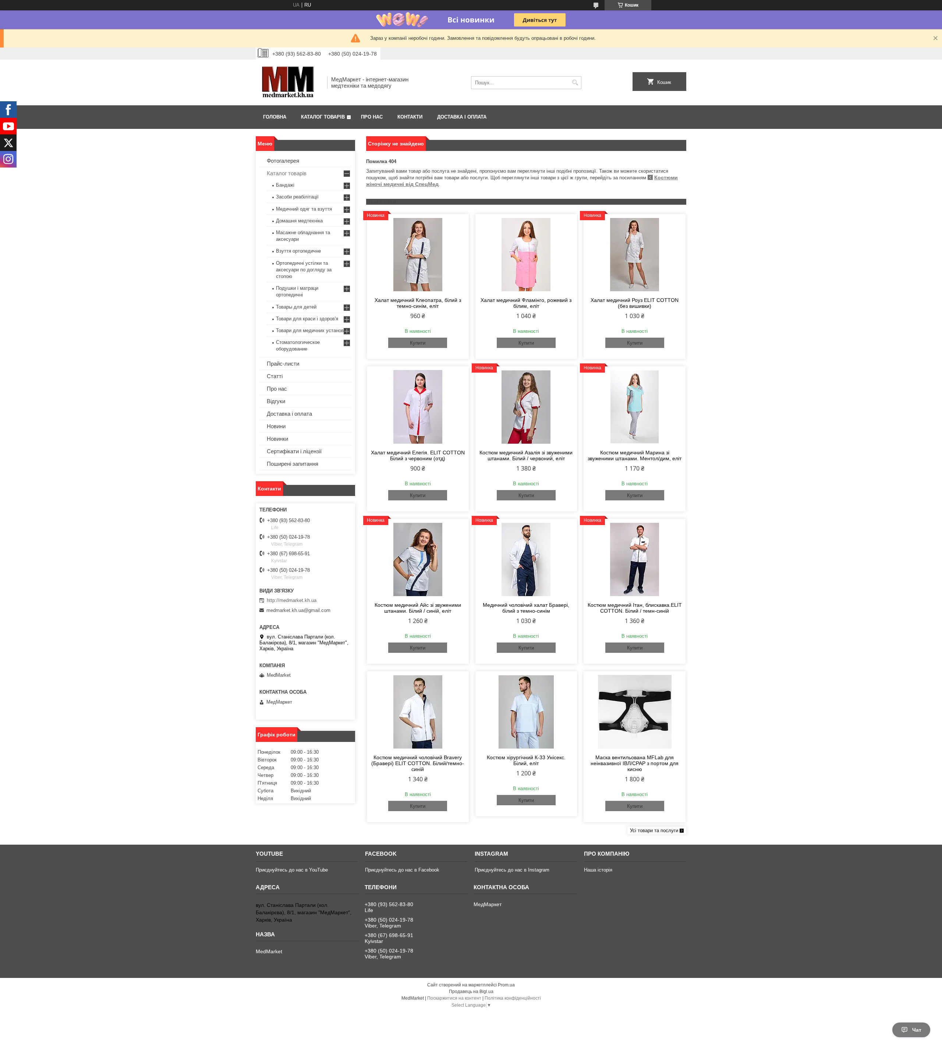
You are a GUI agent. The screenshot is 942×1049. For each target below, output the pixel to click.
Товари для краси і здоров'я (307, 318)
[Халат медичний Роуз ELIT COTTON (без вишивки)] (634, 254)
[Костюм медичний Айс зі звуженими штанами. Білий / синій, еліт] (418, 559)
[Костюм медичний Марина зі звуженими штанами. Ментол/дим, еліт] (634, 407)
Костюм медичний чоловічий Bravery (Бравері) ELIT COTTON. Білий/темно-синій (417, 763)
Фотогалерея (283, 161)
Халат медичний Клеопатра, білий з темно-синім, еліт (418, 303)
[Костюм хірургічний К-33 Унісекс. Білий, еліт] (526, 712)
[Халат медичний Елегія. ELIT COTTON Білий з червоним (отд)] (418, 407)
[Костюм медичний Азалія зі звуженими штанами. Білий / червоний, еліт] (526, 407)
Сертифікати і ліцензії (294, 451)
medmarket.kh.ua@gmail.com (298, 610)
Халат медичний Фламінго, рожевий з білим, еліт (526, 303)
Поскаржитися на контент (454, 998)
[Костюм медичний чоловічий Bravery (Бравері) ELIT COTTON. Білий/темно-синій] (418, 712)
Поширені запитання (292, 464)
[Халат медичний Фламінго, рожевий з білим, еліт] (526, 254)
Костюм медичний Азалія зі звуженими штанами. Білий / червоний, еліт (526, 455)
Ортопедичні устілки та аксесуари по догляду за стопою (304, 269)
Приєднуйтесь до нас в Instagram (512, 870)
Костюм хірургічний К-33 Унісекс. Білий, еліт (526, 760)
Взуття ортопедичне (298, 251)
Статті (275, 376)
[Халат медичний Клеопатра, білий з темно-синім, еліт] (418, 254)
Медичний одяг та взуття (304, 209)
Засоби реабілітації (297, 197)
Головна (274, 117)
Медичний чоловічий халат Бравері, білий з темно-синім (526, 608)
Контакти (409, 117)
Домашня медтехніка (299, 220)
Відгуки (276, 401)
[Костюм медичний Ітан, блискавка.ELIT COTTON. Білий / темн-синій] (634, 559)
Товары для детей (296, 307)
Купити (417, 343)
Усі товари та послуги (654, 830)
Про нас (372, 117)
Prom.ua (506, 985)
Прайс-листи (283, 363)
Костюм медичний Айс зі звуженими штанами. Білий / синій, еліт (418, 608)
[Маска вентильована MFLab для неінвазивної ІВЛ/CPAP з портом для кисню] (634, 712)
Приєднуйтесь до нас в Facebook (402, 870)
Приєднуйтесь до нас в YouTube (292, 870)
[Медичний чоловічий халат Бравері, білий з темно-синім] (526, 559)
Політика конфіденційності (513, 998)
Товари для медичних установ (310, 330)
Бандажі (285, 185)
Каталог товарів (323, 117)
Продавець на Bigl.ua (471, 991)
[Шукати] (575, 82)
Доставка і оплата (461, 117)
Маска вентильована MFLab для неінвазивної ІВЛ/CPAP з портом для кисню (635, 763)
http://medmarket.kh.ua (291, 600)
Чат (916, 1030)
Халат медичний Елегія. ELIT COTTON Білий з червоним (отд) (418, 455)
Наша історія (598, 870)
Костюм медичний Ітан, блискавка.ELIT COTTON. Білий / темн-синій (635, 608)
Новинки (277, 439)
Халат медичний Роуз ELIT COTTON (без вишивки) (635, 303)
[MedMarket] (289, 82)
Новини (276, 426)
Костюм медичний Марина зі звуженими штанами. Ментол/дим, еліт (634, 455)
